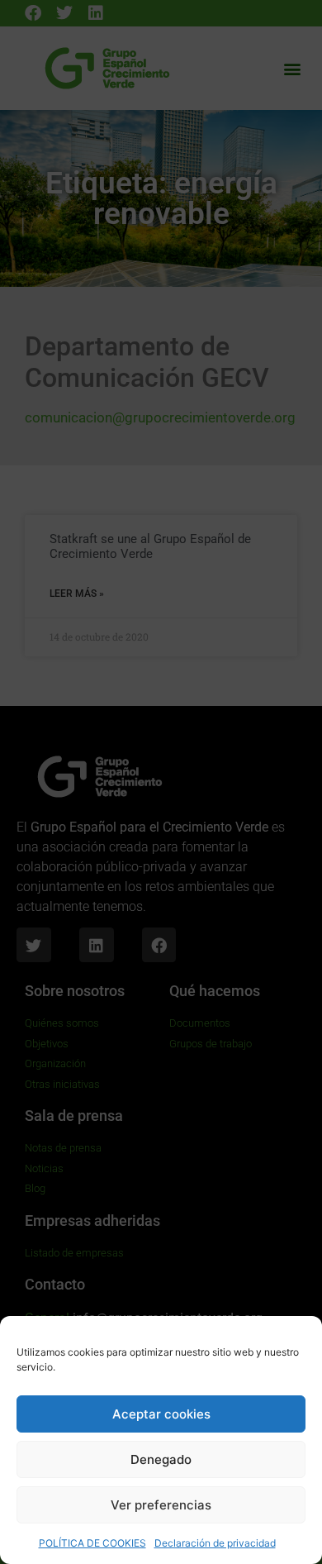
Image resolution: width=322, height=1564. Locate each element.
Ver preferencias (161, 1505)
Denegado (161, 1459)
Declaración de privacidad (215, 1543)
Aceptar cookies (161, 1414)
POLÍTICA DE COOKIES (92, 1543)
